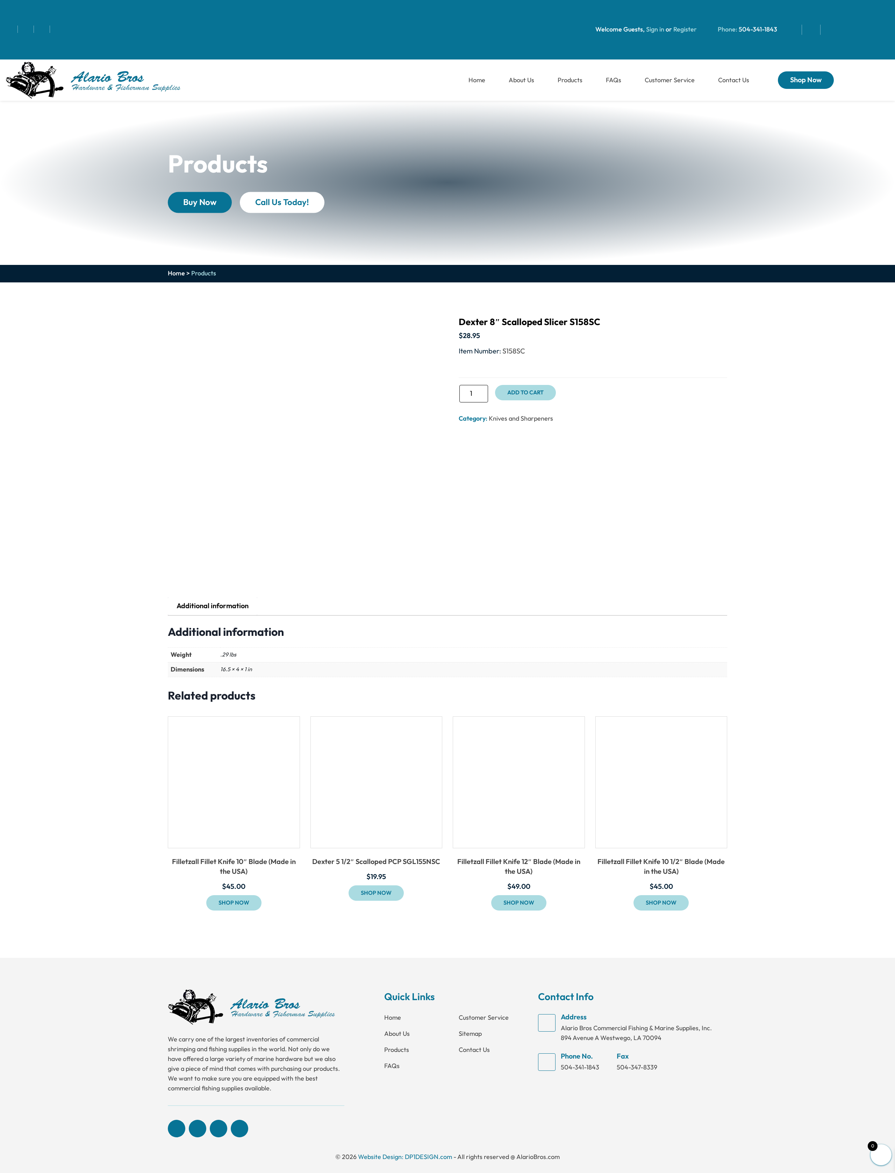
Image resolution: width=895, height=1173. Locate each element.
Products (570, 80)
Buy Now (199, 202)
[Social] (11, 29)
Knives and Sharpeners (521, 418)
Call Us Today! (282, 202)
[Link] (92, 79)
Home (476, 80)
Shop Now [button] (234, 903)
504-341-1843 (758, 29)
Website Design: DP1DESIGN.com (405, 1157)
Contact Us (733, 80)
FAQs (613, 80)
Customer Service (670, 80)
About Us (521, 80)
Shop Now (806, 80)
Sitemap (470, 1034)
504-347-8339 (637, 1067)
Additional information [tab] (213, 606)
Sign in (655, 29)
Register (684, 29)
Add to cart (525, 392)
